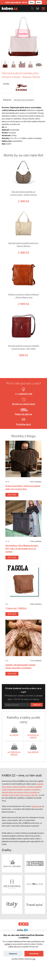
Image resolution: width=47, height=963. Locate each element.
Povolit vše (33, 954)
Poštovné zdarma (23, 414)
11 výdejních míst (23, 393)
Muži (39, 2)
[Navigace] (42, 8)
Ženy (32, 2)
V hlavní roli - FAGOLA (16, 608)
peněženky (35, 789)
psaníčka (26, 789)
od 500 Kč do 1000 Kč (33, 736)
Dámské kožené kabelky (24, 100)
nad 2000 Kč (33, 752)
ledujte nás (37, 806)
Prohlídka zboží (23, 424)
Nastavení (13, 954)
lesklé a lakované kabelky (12, 789)
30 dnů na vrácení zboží (23, 404)
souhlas (7, 944)
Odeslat (36, 705)
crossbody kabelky (34, 787)
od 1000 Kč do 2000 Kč (14, 753)
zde (33, 959)
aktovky (34, 795)
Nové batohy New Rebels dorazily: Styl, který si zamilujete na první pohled (21, 548)
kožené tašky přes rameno (20, 795)
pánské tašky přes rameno (13, 792)
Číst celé (12, 495)
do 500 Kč (14, 735)
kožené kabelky (19, 787)
